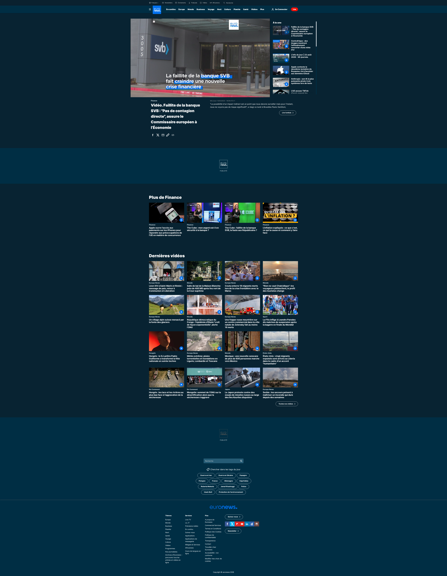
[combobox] (236, 3)
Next (219, 9)
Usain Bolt (208, 492)
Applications (190, 536)
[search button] (224, 3)
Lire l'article (286, 113)
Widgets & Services (192, 545)
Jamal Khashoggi (228, 486)
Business (201, 9)
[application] (200, 58)
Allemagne (228, 481)
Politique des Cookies (213, 532)
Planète (237, 9)
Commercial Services (213, 525)
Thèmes (168, 516)
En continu (171, 9)
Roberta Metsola (207, 486)
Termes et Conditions (213, 529)
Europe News (154, 283)
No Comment (154, 389)
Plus (206, 516)
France (215, 481)
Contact (208, 544)
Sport (265, 317)
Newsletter (232, 531)
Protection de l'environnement (231, 492)
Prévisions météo (191, 526)
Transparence (210, 541)
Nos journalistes (171, 552)
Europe (181, 9)
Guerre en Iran (206, 475)
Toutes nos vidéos (286, 404)
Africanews (189, 548)
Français (154, 3)
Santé (245, 9)
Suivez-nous (190, 532)
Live (294, 9)
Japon (227, 389)
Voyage (211, 9)
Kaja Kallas (244, 481)
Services (188, 516)
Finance (152, 225)
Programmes (170, 548)
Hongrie (152, 353)
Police (243, 486)
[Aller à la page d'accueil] (157, 10)
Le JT (187, 523)
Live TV (188, 520)
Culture (227, 9)
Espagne (243, 475)
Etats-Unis (267, 353)
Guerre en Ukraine (225, 475)
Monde (191, 9)
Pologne (202, 481)
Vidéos (254, 9)
